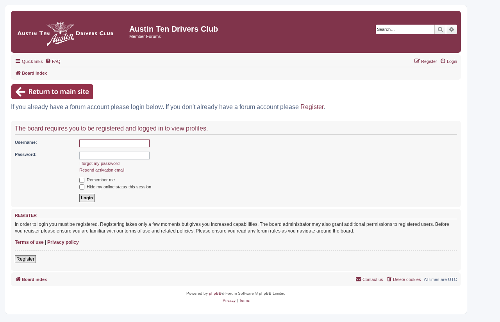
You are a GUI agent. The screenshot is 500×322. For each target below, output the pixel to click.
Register (312, 107)
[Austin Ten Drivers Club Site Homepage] (71, 32)
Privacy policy (63, 242)
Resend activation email (101, 170)
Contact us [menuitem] (372, 279)
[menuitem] (53, 61)
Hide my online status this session (118, 186)
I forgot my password (99, 163)
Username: (26, 142)
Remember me (100, 179)
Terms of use (29, 242)
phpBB (215, 293)
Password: (26, 154)
